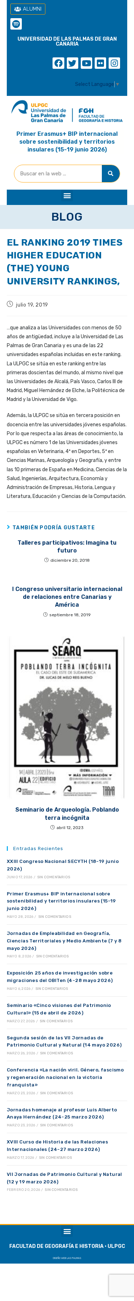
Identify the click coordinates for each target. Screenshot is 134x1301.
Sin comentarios (53, 877)
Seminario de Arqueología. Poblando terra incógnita (67, 813)
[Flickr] (100, 63)
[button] (67, 195)
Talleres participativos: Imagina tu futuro (67, 546)
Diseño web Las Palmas (67, 1258)
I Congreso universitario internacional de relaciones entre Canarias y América (67, 597)
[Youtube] (86, 63)
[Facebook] (58, 63)
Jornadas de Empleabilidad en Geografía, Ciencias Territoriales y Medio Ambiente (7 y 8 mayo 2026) (64, 941)
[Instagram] (114, 63)
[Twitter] (72, 63)
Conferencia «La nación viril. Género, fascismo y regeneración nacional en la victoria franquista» (65, 1077)
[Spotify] (16, 24)
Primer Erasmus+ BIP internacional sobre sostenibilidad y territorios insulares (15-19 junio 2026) (67, 141)
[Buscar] (111, 173)
